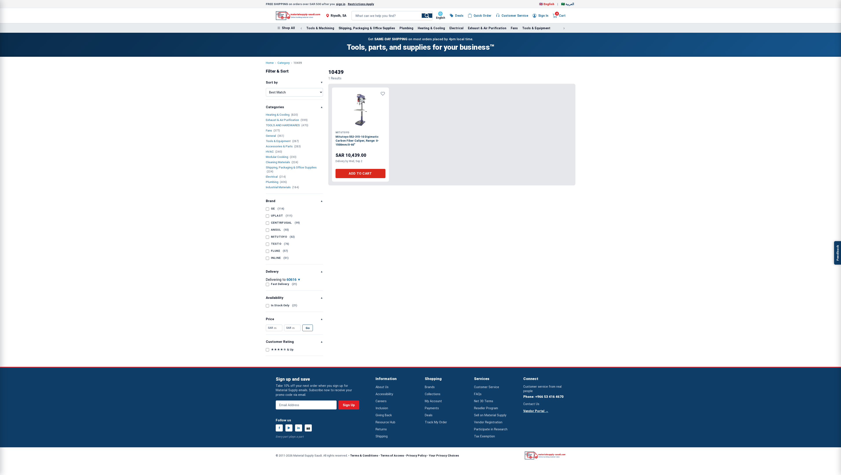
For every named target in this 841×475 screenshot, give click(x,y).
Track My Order (436, 422)
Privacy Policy (416, 455)
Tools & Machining (320, 28)
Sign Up (349, 405)
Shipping (382, 436)
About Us (382, 387)
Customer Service (486, 387)
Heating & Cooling (431, 28)
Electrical (456, 28)
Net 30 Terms (483, 401)
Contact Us (531, 404)
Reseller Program (486, 408)
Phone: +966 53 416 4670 (543, 397)
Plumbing (406, 28)
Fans (514, 28)
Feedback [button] (837, 253)
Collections (432, 394)
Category (283, 63)
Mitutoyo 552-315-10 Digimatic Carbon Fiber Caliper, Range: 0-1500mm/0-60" (357, 140)
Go (308, 328)
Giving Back (384, 415)
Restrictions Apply (361, 4)
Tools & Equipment (536, 28)
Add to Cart (360, 173)
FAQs (478, 394)
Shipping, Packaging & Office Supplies (367, 28)
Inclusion (382, 408)
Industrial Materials (278, 187)
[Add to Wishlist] (383, 94)
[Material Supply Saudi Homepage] (298, 15)
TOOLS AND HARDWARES (283, 125)
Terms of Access (392, 455)
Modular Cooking (277, 157)
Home (270, 63)
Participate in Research (490, 429)
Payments (432, 408)
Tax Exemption (484, 436)
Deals (428, 415)
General (271, 136)
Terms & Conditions (364, 455)
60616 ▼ (293, 280)
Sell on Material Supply (490, 415)
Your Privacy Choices (444, 455)
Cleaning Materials (278, 162)
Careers (381, 401)
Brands (430, 387)
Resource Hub (385, 422)
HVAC (270, 151)
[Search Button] (427, 15)
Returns (381, 429)
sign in (340, 4)
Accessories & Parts (279, 146)
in (298, 428)
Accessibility (384, 394)
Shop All (288, 28)
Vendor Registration (488, 422)
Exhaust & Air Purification (487, 28)
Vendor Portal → (535, 411)
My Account (433, 401)
